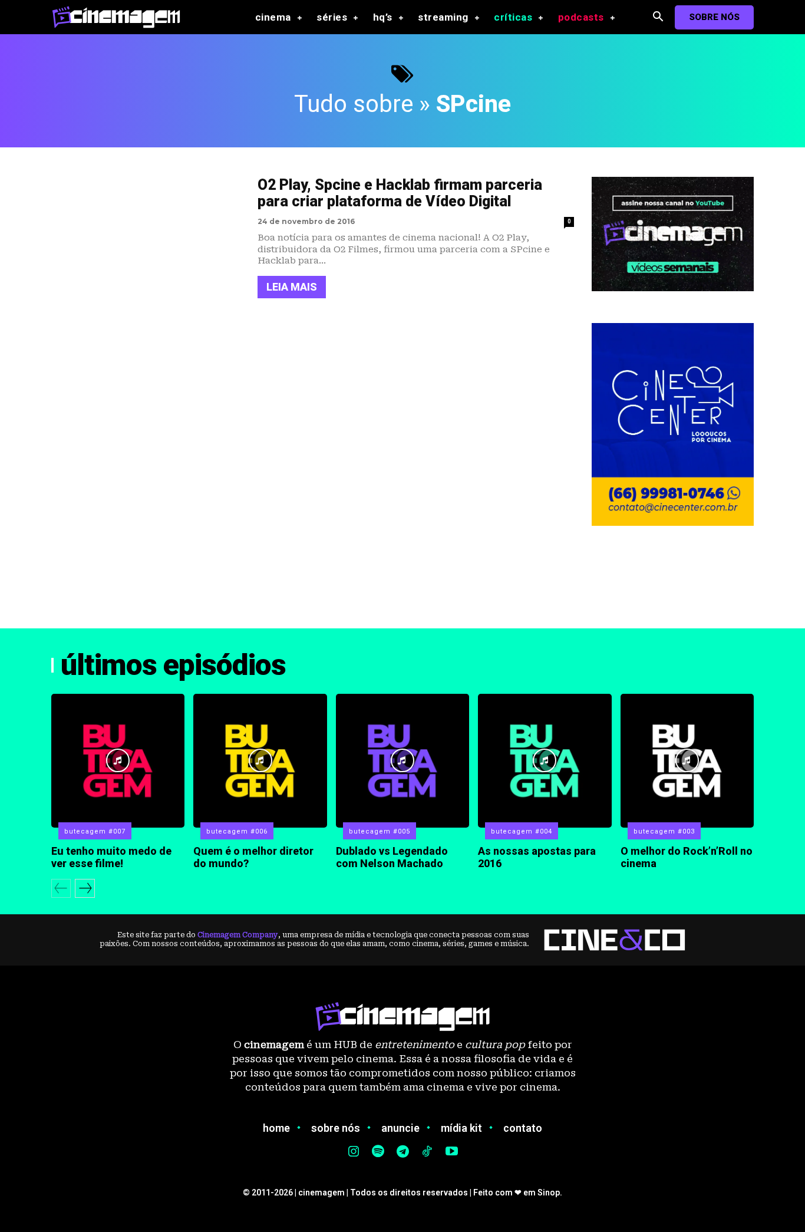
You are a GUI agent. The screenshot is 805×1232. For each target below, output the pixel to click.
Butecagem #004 (521, 831)
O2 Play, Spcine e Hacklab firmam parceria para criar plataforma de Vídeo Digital (400, 193)
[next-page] (85, 888)
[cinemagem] (122, 16)
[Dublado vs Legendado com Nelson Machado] (402, 760)
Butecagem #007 (95, 831)
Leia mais (291, 287)
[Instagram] (353, 1152)
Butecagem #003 (664, 831)
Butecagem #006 (237, 831)
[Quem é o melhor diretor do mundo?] (259, 760)
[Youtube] (451, 1152)
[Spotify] (378, 1152)
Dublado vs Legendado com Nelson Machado (392, 857)
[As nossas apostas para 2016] (544, 760)
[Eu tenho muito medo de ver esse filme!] (117, 760)
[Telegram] (402, 1152)
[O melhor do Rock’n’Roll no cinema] (687, 760)
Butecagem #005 (379, 831)
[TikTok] (427, 1152)
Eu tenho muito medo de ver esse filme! (111, 857)
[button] (658, 17)
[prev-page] (61, 888)
